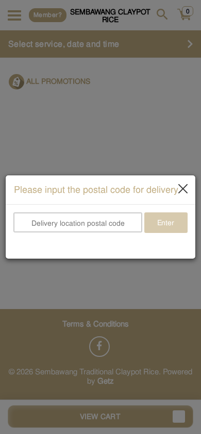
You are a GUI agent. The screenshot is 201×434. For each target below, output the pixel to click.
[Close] (183, 187)
